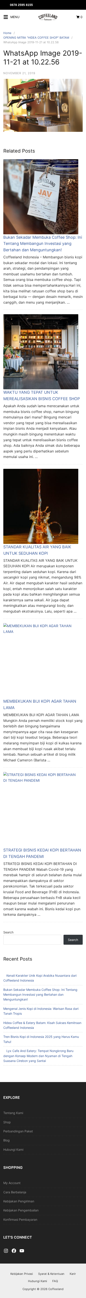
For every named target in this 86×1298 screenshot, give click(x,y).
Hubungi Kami (13, 1149)
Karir (73, 1273)
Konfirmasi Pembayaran (20, 1219)
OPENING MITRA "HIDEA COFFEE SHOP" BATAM (36, 37)
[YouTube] (21, 1251)
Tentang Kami (13, 1113)
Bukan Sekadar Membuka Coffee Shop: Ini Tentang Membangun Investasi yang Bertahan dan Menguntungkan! (42, 243)
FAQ (55, 1281)
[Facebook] (14, 1251)
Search (8, 932)
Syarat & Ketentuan (51, 1273)
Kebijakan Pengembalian (21, 1210)
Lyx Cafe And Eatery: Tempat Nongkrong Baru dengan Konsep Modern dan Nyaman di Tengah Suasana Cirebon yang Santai (38, 1056)
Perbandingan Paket (18, 1131)
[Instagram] (6, 1251)
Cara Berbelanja (14, 1192)
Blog (6, 1140)
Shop (7, 1122)
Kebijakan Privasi (21, 1273)
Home (7, 33)
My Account (12, 1183)
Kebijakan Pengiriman (18, 1201)
